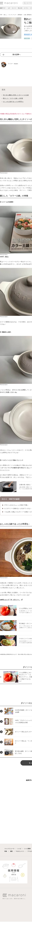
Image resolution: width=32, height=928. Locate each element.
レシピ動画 (27, 848)
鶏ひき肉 (20, 8)
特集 (5, 851)
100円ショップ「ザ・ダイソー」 (10, 599)
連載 (11, 851)
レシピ (19, 848)
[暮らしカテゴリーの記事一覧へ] (27, 38)
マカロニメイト (20, 851)
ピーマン (26, 8)
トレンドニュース (9, 848)
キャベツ (14, 8)
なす (9, 8)
